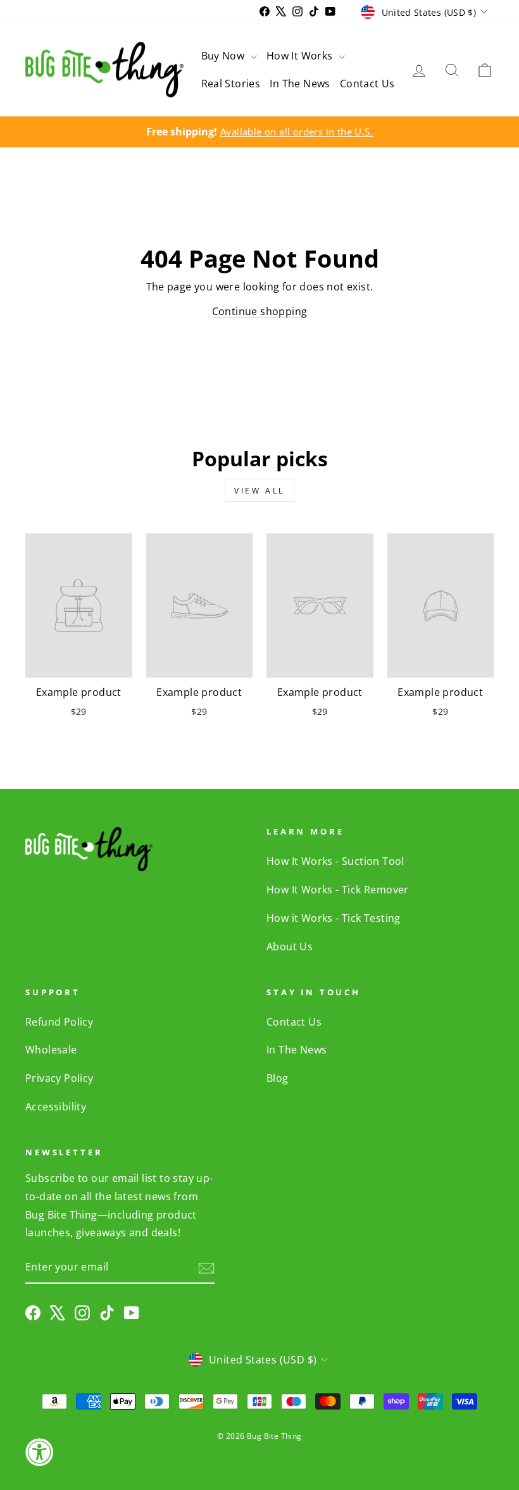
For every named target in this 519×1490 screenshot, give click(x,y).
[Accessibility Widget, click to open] (39, 1452)
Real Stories (231, 83)
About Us (289, 946)
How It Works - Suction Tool (335, 861)
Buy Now (224, 56)
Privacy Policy (59, 1078)
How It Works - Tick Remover (337, 890)
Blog (277, 1078)
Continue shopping (260, 311)
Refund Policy (59, 1022)
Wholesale (51, 1050)
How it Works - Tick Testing (333, 918)
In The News (300, 83)
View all (259, 490)
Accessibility (55, 1107)
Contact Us (367, 83)
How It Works (300, 56)
